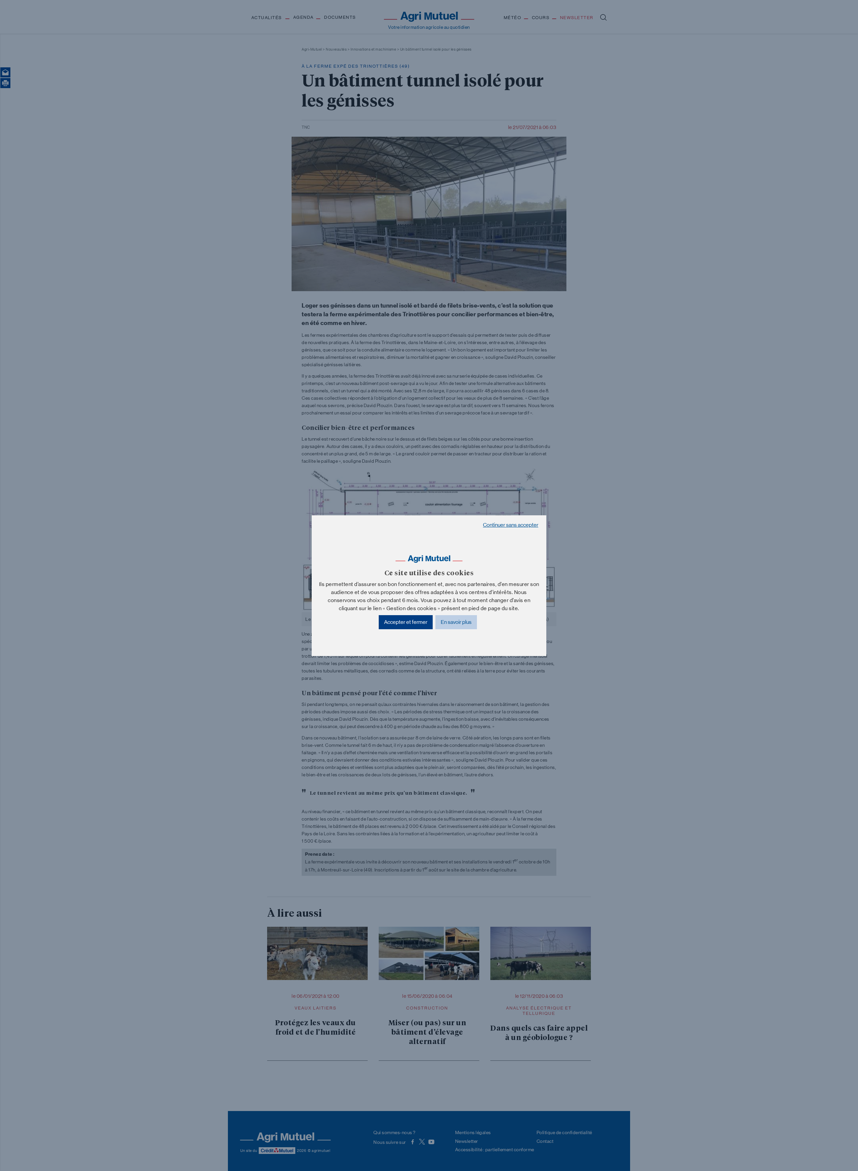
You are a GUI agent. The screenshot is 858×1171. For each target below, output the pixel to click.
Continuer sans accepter (510, 525)
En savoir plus (456, 622)
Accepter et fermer (405, 622)
